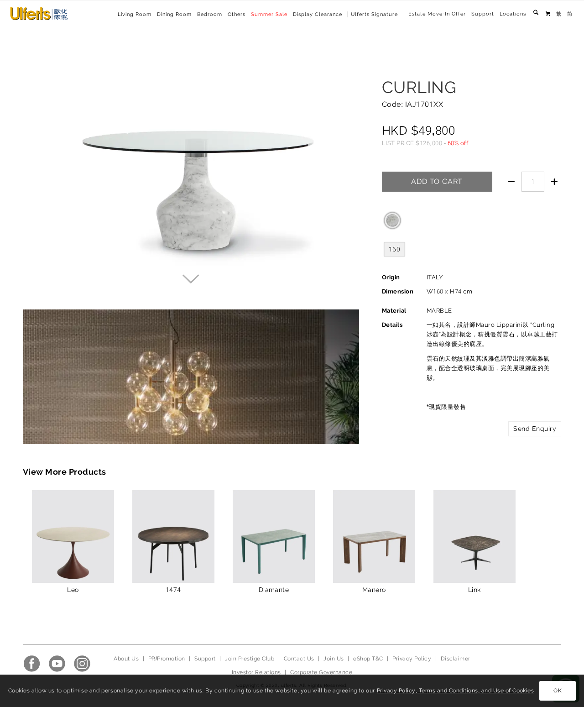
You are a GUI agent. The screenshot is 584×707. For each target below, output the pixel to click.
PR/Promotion (166, 658)
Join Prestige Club (249, 658)
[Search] (536, 14)
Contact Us (299, 658)
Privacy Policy (411, 658)
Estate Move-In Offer (437, 14)
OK (557, 691)
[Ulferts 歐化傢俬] (39, 13)
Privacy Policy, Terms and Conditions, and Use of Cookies (455, 690)
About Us (126, 658)
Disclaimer (455, 658)
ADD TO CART (437, 181)
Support (482, 14)
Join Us (333, 658)
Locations (513, 14)
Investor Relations (256, 672)
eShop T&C (368, 658)
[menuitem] (437, 14)
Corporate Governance (321, 672)
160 (395, 249)
